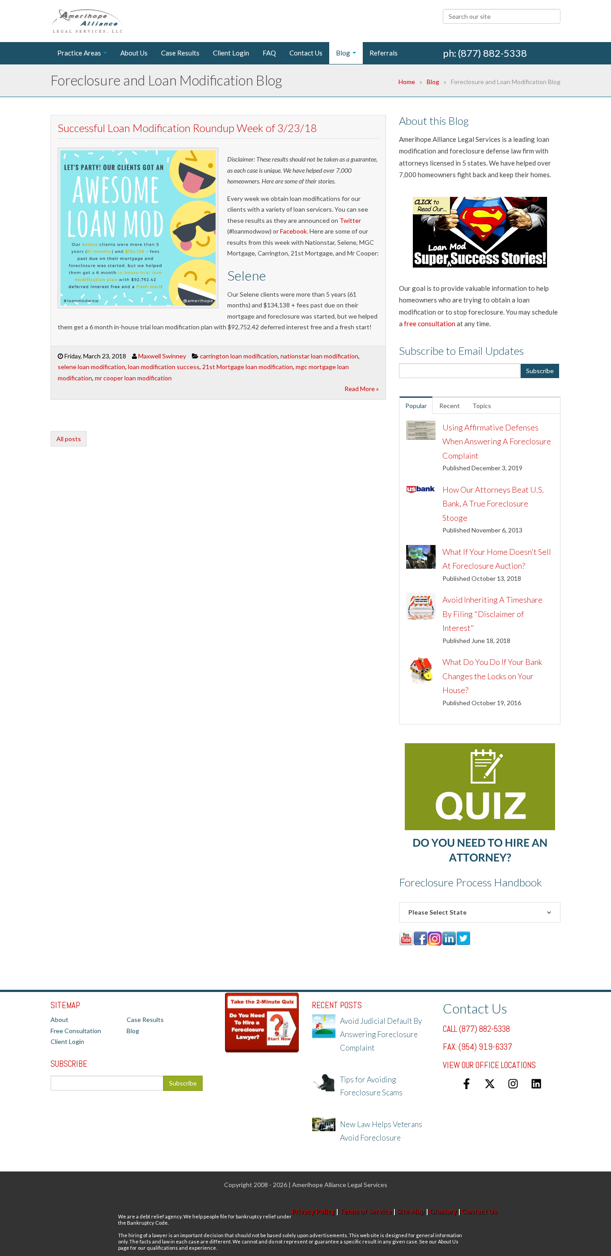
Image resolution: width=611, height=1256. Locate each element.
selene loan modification (91, 366)
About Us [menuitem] (134, 53)
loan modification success (163, 366)
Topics (481, 405)
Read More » (361, 388)
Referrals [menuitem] (383, 53)
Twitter (350, 220)
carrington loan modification (239, 356)
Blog (433, 81)
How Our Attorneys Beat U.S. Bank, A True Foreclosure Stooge (493, 504)
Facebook (293, 231)
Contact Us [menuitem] (305, 53)
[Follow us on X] (490, 1084)
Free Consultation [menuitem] (76, 1031)
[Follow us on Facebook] (466, 1084)
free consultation (429, 323)
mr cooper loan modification (133, 378)
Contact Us (479, 1211)
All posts (68, 439)
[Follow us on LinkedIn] (536, 1084)
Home (407, 81)
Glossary (443, 1211)
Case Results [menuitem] (180, 53)
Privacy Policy (313, 1211)
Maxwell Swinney (162, 356)
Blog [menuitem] (343, 53)
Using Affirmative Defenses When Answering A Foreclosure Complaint (496, 441)
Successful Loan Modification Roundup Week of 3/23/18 (187, 127)
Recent (449, 405)
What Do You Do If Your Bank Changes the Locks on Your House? (492, 676)
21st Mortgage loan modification (247, 366)
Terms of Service (365, 1211)
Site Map (410, 1211)
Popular (416, 405)
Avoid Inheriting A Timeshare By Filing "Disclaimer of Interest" (492, 614)
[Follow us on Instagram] (513, 1084)
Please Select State (437, 912)
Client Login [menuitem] (231, 53)
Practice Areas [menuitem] (79, 53)
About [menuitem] (59, 1019)
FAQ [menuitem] (269, 53)
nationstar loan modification (319, 356)
